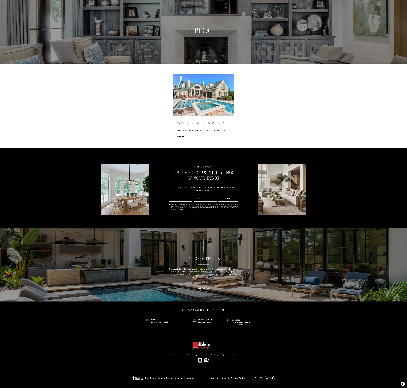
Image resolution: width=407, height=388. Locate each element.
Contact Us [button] (203, 288)
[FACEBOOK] (255, 378)
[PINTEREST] (272, 378)
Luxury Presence (185, 378)
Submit (228, 198)
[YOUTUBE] (267, 378)
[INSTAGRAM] (261, 378)
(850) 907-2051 (204, 322)
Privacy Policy (182, 209)
